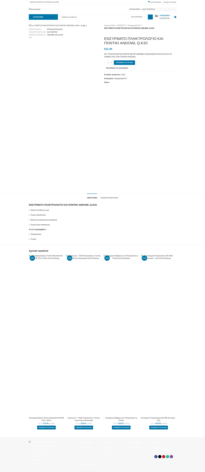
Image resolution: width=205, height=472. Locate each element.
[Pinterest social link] (167, 9)
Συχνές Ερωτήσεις (136, 448)
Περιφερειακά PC (134, 25)
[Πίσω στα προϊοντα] (108, 33)
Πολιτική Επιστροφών (112, 460)
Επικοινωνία (134, 456)
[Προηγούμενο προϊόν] (105, 33)
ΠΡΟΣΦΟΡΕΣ (134, 9)
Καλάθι (106, 448)
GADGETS (121, 25)
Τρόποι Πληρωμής (86, 452)
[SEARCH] (150, 17)
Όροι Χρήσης (84, 460)
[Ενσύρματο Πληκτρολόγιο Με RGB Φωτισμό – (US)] (158, 335)
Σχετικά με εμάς (85, 448)
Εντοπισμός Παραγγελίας (113, 456)
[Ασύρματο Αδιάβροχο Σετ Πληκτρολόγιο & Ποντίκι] (121, 335)
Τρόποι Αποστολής (86, 456)
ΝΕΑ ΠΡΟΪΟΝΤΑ (148, 9)
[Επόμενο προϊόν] (110, 33)
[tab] (92, 197)
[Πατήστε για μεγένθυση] (33, 22)
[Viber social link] (174, 9)
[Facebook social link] (159, 9)
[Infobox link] (162, 17)
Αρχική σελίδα (109, 25)
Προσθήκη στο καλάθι (124, 62)
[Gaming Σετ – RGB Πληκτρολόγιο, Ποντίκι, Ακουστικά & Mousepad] (83, 335)
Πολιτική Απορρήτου (87, 464)
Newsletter (133, 452)
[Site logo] (34, 9)
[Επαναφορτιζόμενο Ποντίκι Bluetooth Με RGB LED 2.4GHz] (46, 335)
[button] (46, 427)
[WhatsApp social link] (170, 9)
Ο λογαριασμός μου (111, 452)
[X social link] (163, 9)
